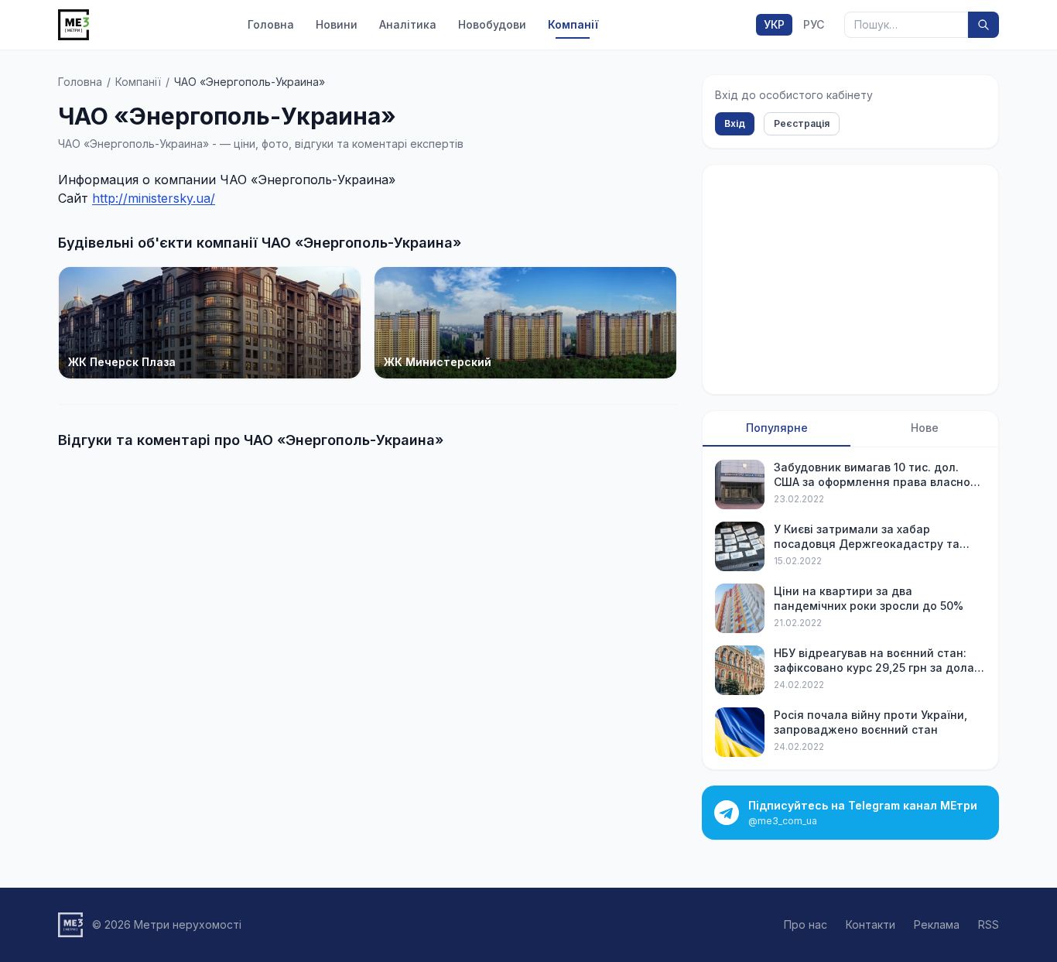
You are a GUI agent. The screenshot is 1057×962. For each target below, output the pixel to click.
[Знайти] (983, 25)
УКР (774, 24)
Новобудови (492, 24)
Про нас (805, 924)
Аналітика (407, 24)
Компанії (573, 24)
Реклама (937, 924)
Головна (271, 24)
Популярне (777, 427)
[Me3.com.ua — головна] (73, 24)
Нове (925, 427)
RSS (988, 924)
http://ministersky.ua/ (153, 198)
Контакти (870, 924)
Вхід (734, 123)
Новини (336, 24)
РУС (813, 24)
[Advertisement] (850, 279)
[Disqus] (367, 657)
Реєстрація (802, 123)
